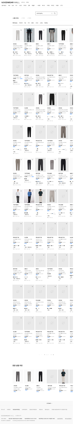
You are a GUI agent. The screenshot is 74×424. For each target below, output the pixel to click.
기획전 (48, 5)
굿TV (61, 5)
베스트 (43, 5)
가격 (28, 23)
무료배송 (46, 23)
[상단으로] (66, 421)
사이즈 (37, 23)
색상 (25, 23)
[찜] (21, 30)
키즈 (16, 5)
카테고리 (21, 23)
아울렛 (33, 5)
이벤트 (57, 5)
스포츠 (20, 5)
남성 (13, 5)
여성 (9, 5)
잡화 (29, 5)
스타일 (41, 23)
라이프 (25, 5)
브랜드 (39, 5)
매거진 (52, 5)
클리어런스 (4, 5)
